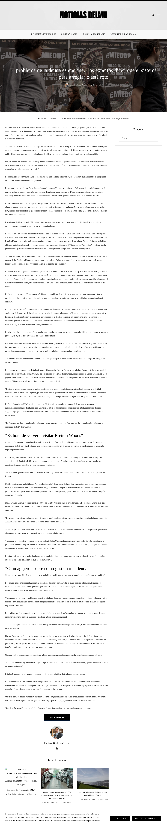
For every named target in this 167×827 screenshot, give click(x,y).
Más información (56, 717)
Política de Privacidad (146, 818)
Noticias (83, 64)
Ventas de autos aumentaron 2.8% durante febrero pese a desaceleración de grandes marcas (56, 795)
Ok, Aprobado (120, 818)
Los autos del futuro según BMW (21, 790)
